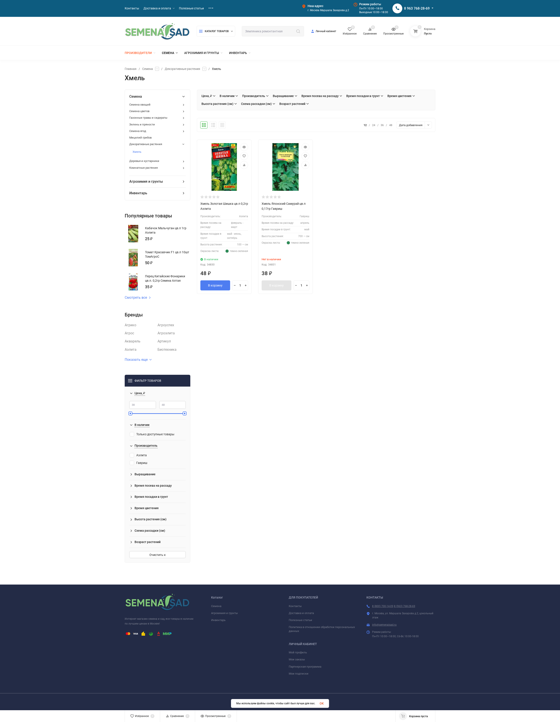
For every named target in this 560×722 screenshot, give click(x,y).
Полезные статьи (300, 620)
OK (322, 703)
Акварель (132, 341)
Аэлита (130, 349)
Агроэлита (166, 333)
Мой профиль (298, 652)
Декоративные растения (182, 68)
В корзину (215, 285)
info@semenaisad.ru (384, 624)
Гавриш (141, 462)
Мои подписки (298, 673)
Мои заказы (297, 659)
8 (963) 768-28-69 (404, 606)
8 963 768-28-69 (417, 8)
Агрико (130, 325)
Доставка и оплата (301, 613)
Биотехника (167, 349)
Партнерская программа (305, 666)
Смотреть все (136, 297)
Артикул (164, 341)
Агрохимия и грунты (224, 613)
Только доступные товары (155, 434)
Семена (147, 68)
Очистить (156, 555)
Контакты (295, 606)
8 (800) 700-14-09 (382, 606)
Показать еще (136, 360)
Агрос (129, 333)
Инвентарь (218, 620)
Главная (130, 68)
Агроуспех (166, 325)
